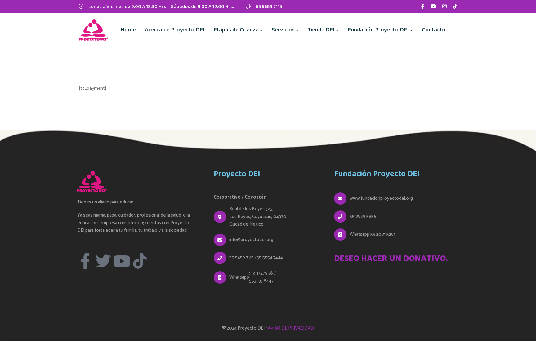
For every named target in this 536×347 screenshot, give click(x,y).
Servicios (283, 29)
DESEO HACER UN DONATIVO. (391, 258)
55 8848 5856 (363, 216)
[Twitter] (103, 261)
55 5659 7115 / (243, 258)
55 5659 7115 (269, 7)
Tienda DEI (321, 29)
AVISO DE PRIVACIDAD (291, 328)
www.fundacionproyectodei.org (381, 198)
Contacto (433, 29)
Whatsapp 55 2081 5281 (372, 234)
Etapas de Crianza (236, 29)
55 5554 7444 (270, 258)
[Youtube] (121, 261)
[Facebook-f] (85, 261)
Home (128, 29)
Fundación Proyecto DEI (378, 29)
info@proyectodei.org (251, 240)
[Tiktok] (140, 261)
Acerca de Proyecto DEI (175, 29)
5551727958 (261, 273)
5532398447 (261, 281)
